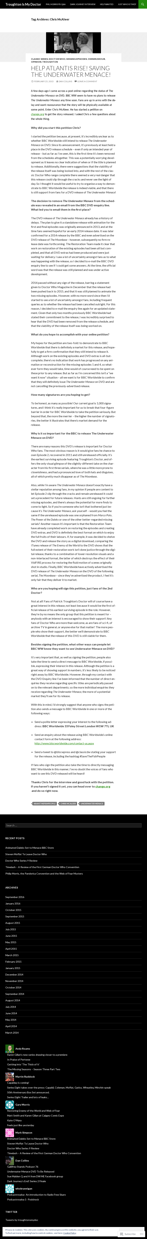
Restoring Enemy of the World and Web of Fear (33, 1110)
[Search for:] (73, 825)
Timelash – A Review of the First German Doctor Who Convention (42, 867)
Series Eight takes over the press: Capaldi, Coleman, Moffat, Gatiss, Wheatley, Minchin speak (59, 1087)
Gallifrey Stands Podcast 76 (22, 1166)
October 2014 (13, 987)
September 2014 (14, 993)
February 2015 (13, 961)
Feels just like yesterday (20, 1125)
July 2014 (10, 1006)
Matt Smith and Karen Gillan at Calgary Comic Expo (35, 1115)
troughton (50, 61)
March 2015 (12, 955)
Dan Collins (65, 81)
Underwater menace (92, 803)
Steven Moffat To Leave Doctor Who (26, 854)
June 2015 (11, 935)
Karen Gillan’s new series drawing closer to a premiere (37, 1054)
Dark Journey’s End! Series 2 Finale (26, 1181)
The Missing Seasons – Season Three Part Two (33, 1069)
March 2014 (12, 1032)
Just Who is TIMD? (127, 4)
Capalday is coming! (18, 1082)
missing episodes (76, 59)
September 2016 (14, 897)
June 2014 (11, 1013)
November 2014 (14, 980)
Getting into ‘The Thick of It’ (23, 1064)
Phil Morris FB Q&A (55, 4)
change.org (37, 114)
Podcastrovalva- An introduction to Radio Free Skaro (36, 1194)
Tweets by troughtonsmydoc (21, 1219)
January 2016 (12, 903)
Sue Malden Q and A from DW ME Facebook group (35, 1176)
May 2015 (10, 942)
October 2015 (13, 909)
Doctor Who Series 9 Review (21, 860)
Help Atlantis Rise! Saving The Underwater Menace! (71, 71)
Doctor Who (57, 59)
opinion (36, 61)
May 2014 (10, 1019)
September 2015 (14, 916)
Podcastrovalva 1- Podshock (23, 1199)
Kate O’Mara (14, 1120)
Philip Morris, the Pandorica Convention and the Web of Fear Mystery (44, 873)
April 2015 (11, 948)
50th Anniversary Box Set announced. (28, 1092)
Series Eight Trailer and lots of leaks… (28, 1097)
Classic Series (39, 59)
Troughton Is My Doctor (23, 4)
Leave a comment (87, 81)
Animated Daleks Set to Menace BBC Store (29, 847)
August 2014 (12, 1000)
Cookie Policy (69, 1233)
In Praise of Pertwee (18, 1059)
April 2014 (11, 1026)
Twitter (11, 1211)
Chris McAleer (68, 803)
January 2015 (12, 968)
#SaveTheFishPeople (45, 803)
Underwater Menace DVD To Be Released (30, 1171)
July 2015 (10, 929)
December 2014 (14, 974)
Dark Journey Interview (82, 4)
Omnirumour (96, 59)
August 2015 (12, 922)
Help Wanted (106, 4)
